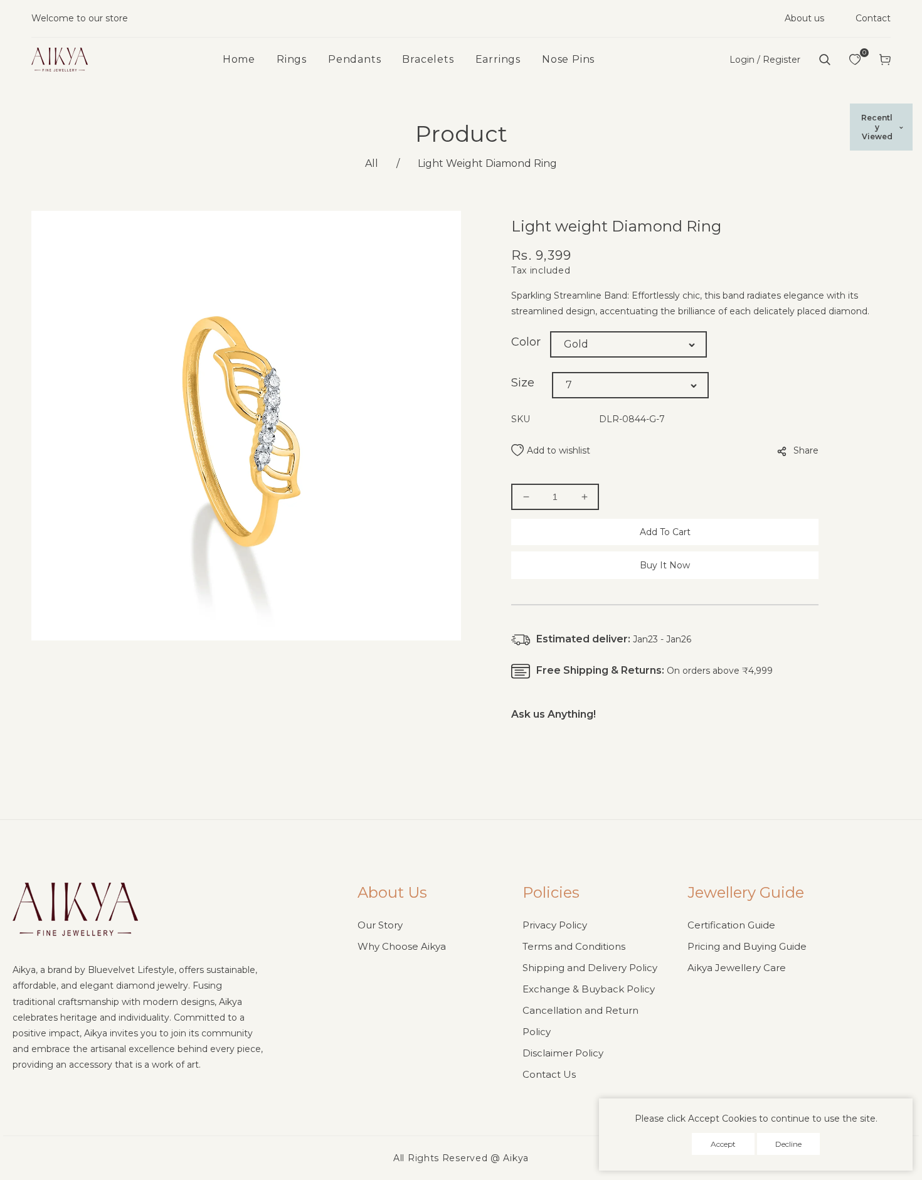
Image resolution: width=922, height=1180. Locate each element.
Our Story (380, 925)
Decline (788, 1144)
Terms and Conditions (573, 946)
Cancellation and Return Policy (580, 1021)
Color (526, 342)
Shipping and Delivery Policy (589, 968)
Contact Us (549, 1074)
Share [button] (806, 450)
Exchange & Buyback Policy (588, 989)
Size (522, 383)
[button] (824, 59)
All (371, 163)
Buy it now (665, 565)
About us (804, 18)
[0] (855, 59)
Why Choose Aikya (402, 946)
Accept (723, 1144)
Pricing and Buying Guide (747, 946)
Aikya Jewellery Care (736, 968)
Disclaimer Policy (562, 1053)
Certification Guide (731, 925)
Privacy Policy (554, 925)
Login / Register (764, 59)
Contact (873, 18)
